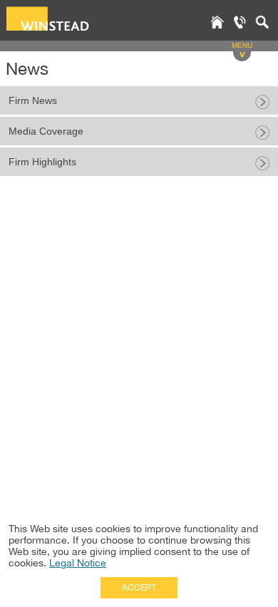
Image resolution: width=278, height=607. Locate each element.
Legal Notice (77, 563)
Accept (139, 588)
